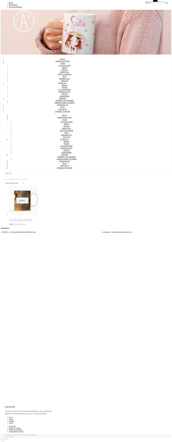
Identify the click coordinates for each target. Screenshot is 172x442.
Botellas (62, 83)
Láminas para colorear (65, 103)
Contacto (62, 109)
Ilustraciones (64, 65)
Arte (64, 76)
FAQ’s (11, 417)
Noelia (34, 435)
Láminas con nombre (64, 101)
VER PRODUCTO (20, 224)
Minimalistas (64, 92)
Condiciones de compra (16, 431)
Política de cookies (15, 428)
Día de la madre (64, 74)
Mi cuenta (13, 5)
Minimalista (64, 79)
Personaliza (62, 105)
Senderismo (64, 96)
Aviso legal (12, 426)
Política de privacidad (15, 430)
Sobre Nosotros (62, 61)
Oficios (65, 94)
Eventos (64, 81)
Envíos (11, 419)
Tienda (11, 423)
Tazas (62, 63)
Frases (64, 68)
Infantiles (64, 72)
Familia (64, 70)
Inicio (62, 59)
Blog (11, 3)
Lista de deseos (15, 7)
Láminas (62, 98)
